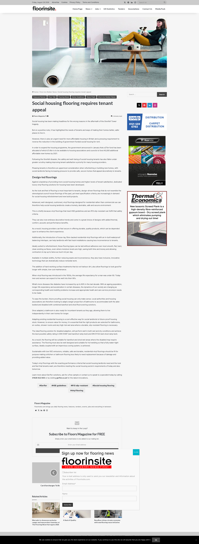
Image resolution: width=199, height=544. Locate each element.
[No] (196, 540)
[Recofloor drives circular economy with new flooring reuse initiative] (108, 510)
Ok (156, 540)
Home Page (77, 9)
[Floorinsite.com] (44, 8)
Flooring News (64, 97)
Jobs (97, 9)
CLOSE (136, 452)
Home (36, 92)
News (88, 9)
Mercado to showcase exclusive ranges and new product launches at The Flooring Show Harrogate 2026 (46, 522)
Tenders (121, 9)
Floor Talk (52, 97)
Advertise (55, 2)
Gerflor (44, 385)
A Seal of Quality (69, 520)
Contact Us (147, 9)
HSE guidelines (59, 385)
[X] (38, 410)
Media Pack (160, 9)
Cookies (64, 2)
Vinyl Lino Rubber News (48, 92)
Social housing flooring (104, 385)
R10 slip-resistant (80, 385)
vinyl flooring (77, 390)
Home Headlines (78, 97)
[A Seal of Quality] (77, 510)
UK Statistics (109, 9)
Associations (133, 9)
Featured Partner (39, 97)
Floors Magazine (39, 116)
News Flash (91, 97)
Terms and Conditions (91, 2)
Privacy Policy (75, 2)
